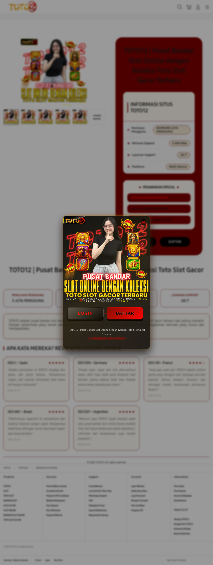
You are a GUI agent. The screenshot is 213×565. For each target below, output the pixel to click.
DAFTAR (125, 313)
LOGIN (85, 313)
